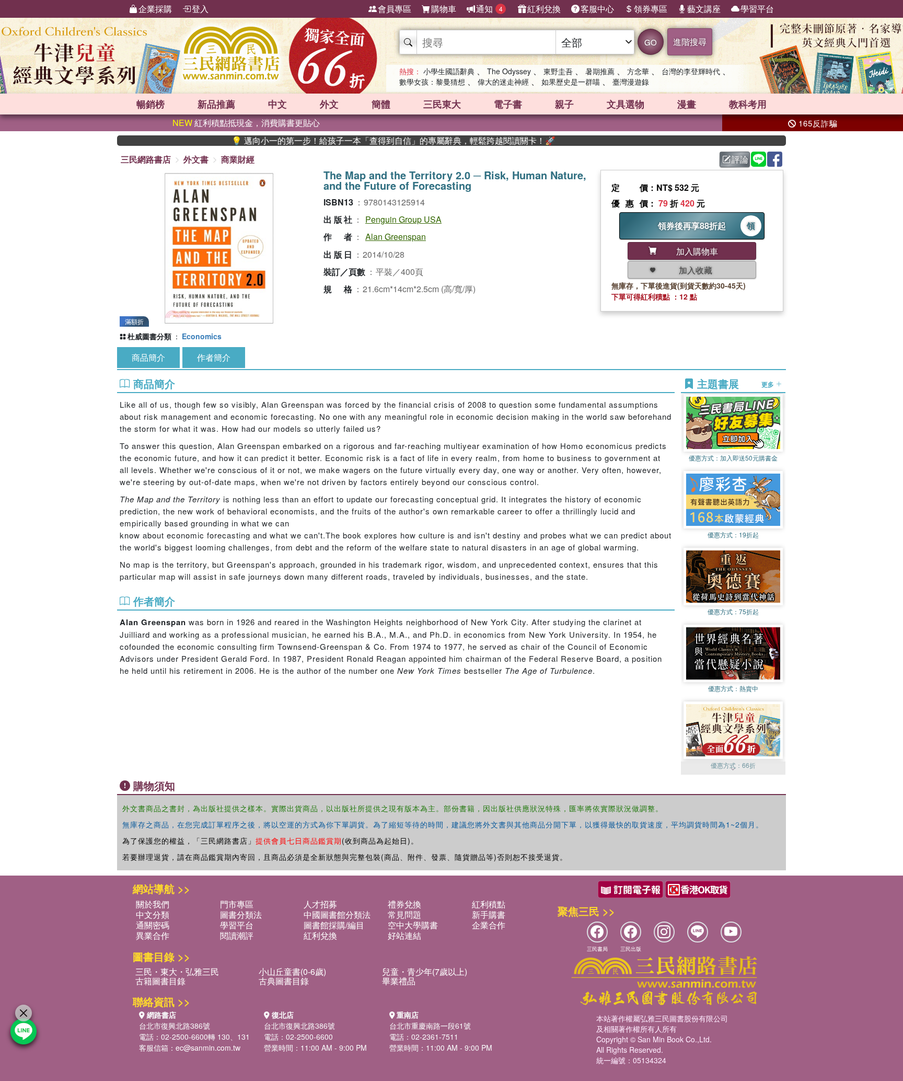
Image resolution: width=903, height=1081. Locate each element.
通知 (489, 9)
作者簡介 (213, 357)
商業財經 (237, 159)
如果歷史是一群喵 (570, 81)
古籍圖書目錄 (160, 981)
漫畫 (686, 104)
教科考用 (748, 104)
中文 (277, 104)
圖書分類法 (241, 914)
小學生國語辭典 (448, 71)
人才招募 (320, 904)
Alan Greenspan (395, 237)
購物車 (443, 9)
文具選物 (625, 104)
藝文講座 (704, 9)
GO (650, 42)
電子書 (508, 104)
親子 (564, 104)
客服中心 (597, 9)
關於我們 (152, 904)
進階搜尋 (690, 42)
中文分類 (152, 914)
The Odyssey (509, 71)
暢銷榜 (150, 104)
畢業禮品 (398, 981)
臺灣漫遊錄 (630, 81)
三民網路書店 (146, 159)
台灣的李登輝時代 (691, 71)
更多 (768, 383)
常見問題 (404, 914)
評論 (740, 159)
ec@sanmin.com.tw (208, 1047)
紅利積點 (488, 904)
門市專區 (236, 904)
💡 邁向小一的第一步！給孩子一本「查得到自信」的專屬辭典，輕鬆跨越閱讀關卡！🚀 (356, 140)
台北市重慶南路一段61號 (430, 1025)
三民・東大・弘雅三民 (177, 971)
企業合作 (488, 925)
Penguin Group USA (403, 219)
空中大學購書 (413, 925)
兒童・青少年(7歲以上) (424, 971)
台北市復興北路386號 (174, 1025)
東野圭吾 (558, 71)
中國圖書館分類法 (337, 914)
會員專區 (394, 9)
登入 (200, 9)
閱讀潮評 (236, 935)
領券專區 (650, 9)
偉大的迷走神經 (503, 81)
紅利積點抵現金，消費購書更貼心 (246, 123)
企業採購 (155, 9)
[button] (733, 769)
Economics (202, 336)
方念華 (638, 71)
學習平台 (757, 9)
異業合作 (152, 935)
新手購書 (488, 914)
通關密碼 (152, 925)
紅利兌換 (544, 9)
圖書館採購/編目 (334, 925)
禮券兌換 (404, 904)
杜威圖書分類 (149, 336)
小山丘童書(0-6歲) (292, 971)
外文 (329, 104)
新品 (216, 104)
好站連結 (404, 935)
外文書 (196, 159)
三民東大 (442, 104)
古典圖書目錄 (284, 981)
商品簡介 (148, 357)
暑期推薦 (600, 71)
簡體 (381, 104)
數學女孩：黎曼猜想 (432, 81)
